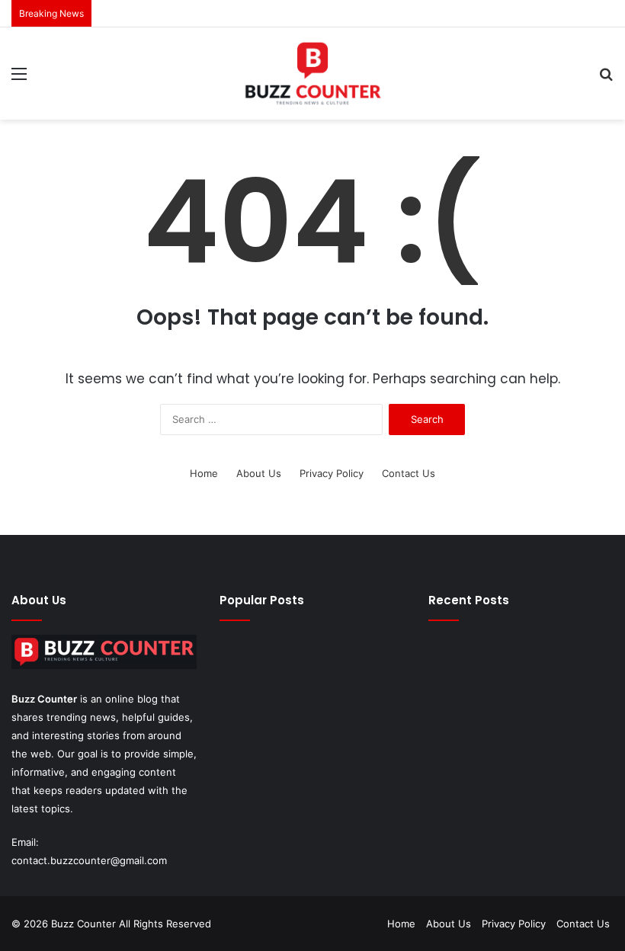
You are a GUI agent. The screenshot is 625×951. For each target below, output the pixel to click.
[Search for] (606, 79)
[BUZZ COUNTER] (312, 73)
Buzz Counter (44, 699)
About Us (258, 473)
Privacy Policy (332, 473)
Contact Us (408, 473)
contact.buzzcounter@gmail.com (89, 860)
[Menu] (19, 79)
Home (204, 473)
